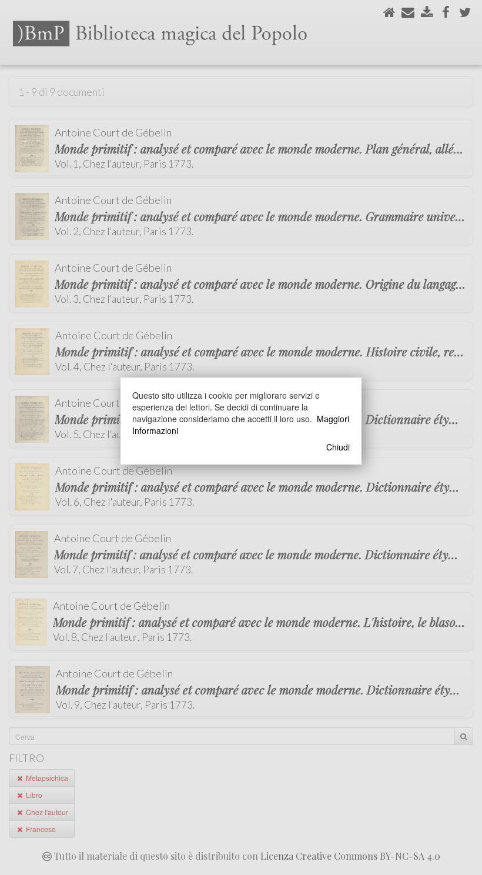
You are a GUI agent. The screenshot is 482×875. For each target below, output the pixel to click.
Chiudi (338, 447)
